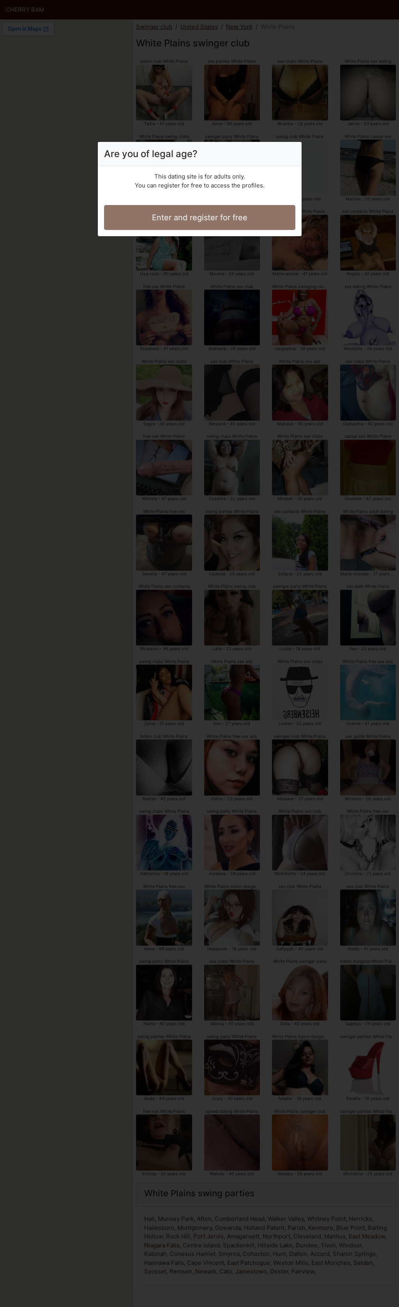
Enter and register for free (199, 217)
